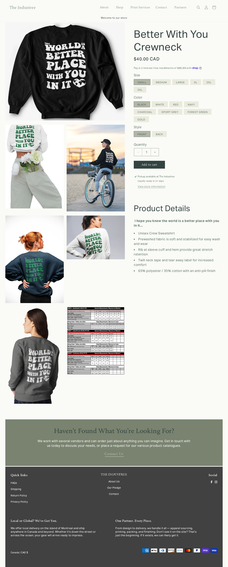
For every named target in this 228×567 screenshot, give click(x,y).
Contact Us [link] (114, 454)
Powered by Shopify (125, 565)
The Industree (108, 565)
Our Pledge (114, 487)
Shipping (16, 489)
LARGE (180, 82)
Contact (114, 494)
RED (175, 104)
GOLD (141, 119)
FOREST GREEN (198, 112)
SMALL (142, 82)
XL (195, 82)
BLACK (142, 104)
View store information (151, 186)
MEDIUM (161, 82)
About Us (114, 481)
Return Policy (19, 495)
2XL (208, 82)
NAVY (191, 104)
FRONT (142, 134)
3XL (140, 90)
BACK (159, 134)
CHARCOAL (145, 112)
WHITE (160, 104)
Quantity (140, 145)
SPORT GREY (170, 112)
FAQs (14, 482)
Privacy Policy (19, 501)
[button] (119, 7)
